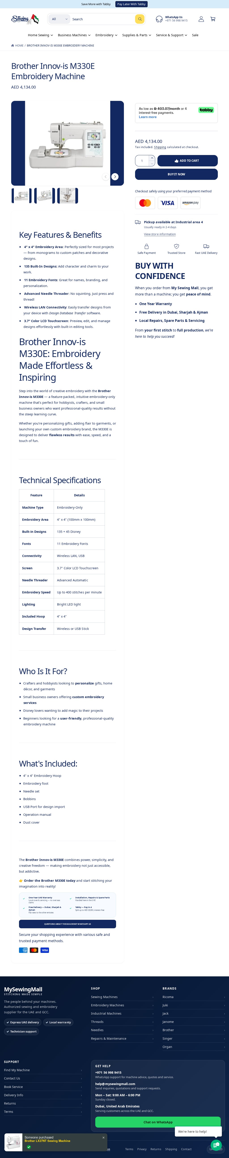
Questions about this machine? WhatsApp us (67, 924)
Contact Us (12, 1078)
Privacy (141, 1149)
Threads (97, 1022)
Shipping (160, 147)
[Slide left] (105, 176)
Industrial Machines (106, 1013)
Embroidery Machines (107, 1005)
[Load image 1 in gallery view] (21, 196)
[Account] (201, 19)
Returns (10, 1103)
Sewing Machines (104, 997)
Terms (8, 1111)
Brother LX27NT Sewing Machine (47, 1141)
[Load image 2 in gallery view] (44, 196)
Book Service (13, 1087)
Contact (186, 1149)
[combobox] (108, 19)
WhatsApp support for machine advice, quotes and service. (134, 1075)
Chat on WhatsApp (158, 1122)
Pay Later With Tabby (131, 4)
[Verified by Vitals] (29, 1147)
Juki (165, 1005)
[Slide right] (115, 176)
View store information (160, 234)
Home (19, 45)
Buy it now (176, 174)
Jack (165, 1013)
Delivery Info (13, 1095)
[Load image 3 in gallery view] (67, 196)
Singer (167, 1038)
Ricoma (168, 997)
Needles (97, 1030)
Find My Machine (17, 1070)
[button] (213, 19)
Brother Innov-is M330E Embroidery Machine (60, 45)
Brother (168, 1030)
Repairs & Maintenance (108, 1038)
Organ (167, 1047)
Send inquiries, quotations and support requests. (128, 1086)
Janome (168, 1022)
